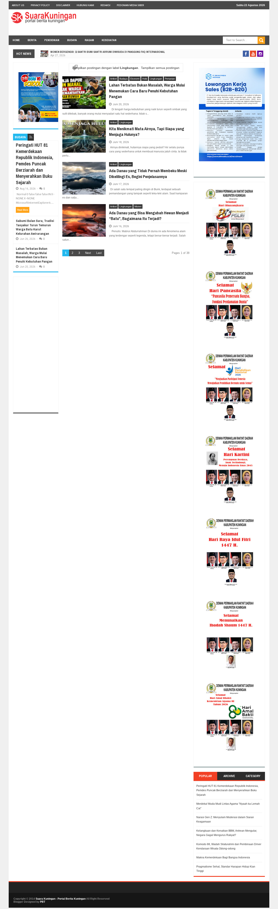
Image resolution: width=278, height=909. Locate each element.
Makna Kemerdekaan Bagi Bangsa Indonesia (223, 857)
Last (99, 253)
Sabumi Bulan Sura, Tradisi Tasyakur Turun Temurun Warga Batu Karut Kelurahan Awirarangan (35, 227)
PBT (42, 901)
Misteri (137, 206)
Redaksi (105, 5)
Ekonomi (134, 78)
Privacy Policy (40, 5)
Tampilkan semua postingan (160, 68)
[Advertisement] (36, 345)
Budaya (123, 78)
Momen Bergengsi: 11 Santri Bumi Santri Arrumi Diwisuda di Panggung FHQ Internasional (107, 52)
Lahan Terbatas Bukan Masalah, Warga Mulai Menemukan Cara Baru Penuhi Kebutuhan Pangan (147, 90)
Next (88, 253)
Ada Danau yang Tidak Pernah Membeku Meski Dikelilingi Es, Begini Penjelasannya (148, 173)
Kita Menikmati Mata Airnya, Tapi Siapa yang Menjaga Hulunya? (146, 131)
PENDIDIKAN (51, 40)
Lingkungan (156, 78)
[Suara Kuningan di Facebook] (246, 54)
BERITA (32, 40)
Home (16, 40)
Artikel (113, 78)
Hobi (144, 78)
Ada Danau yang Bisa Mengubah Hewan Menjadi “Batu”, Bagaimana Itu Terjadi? (149, 215)
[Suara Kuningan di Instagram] (260, 54)
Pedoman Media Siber (130, 5)
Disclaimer (63, 5)
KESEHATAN (109, 40)
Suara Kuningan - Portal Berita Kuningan (61, 898)
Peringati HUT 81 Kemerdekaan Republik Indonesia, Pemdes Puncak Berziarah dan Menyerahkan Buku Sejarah (34, 164)
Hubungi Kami (85, 5)
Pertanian (170, 78)
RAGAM (89, 40)
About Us (18, 5)
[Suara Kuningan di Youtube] (253, 54)
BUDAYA (72, 40)
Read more (22, 210)
